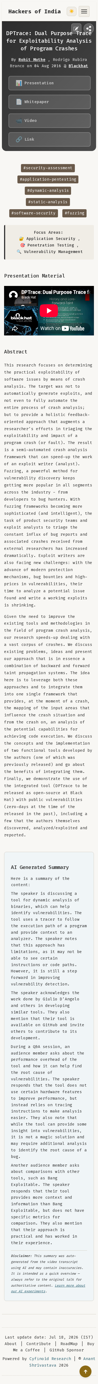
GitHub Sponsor (67, 1350)
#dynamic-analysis (48, 190)
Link (25, 139)
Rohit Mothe (32, 59)
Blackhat (78, 66)
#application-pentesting (48, 179)
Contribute (38, 1343)
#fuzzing (74, 213)
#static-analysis (48, 202)
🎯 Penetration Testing (47, 245)
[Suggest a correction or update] (76, 28)
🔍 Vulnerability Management (50, 251)
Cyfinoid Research (50, 1358)
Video (26, 120)
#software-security (33, 213)
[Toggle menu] (84, 11)
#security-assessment (47, 168)
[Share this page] (89, 28)
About (11, 1343)
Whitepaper (32, 101)
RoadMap (69, 1343)
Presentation (35, 83)
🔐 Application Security (47, 238)
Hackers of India (34, 11)
